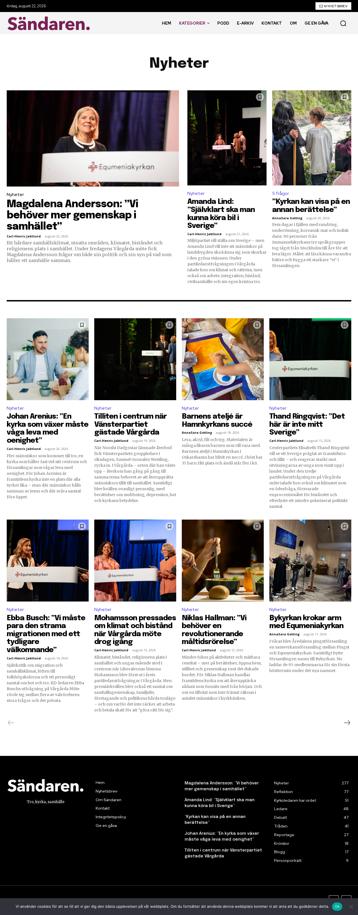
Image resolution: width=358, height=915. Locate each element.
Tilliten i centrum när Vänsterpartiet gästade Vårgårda (130, 424)
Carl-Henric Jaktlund (24, 236)
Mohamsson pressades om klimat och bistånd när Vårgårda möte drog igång (135, 630)
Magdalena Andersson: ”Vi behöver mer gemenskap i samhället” (72, 215)
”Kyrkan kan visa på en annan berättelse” (311, 206)
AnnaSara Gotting (287, 218)
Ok (337, 906)
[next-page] (346, 723)
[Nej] (351, 906)
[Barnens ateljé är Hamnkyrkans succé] (223, 359)
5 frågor (280, 193)
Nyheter (15, 194)
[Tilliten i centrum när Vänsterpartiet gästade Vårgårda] (135, 359)
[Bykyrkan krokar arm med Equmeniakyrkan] (310, 561)
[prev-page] (11, 723)
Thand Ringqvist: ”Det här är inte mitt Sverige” (307, 424)
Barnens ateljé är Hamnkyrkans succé (217, 420)
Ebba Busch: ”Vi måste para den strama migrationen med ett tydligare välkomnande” (46, 634)
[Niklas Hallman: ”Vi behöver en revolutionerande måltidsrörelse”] (223, 561)
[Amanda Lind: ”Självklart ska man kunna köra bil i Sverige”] (227, 137)
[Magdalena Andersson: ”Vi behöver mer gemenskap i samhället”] (93, 138)
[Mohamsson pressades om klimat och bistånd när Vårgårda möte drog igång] (135, 561)
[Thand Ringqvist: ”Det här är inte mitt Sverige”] (310, 359)
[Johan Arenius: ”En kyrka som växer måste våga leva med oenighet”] (48, 359)
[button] (343, 23)
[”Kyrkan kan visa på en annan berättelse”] (311, 137)
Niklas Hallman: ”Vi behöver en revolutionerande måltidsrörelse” (214, 630)
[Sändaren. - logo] (50, 23)
